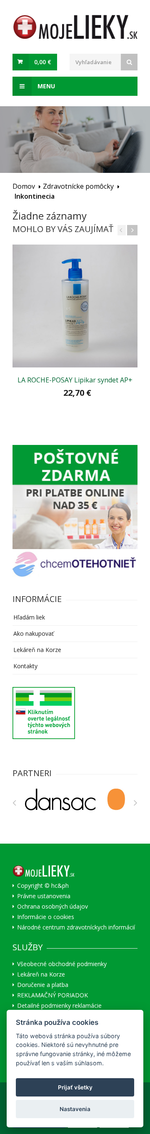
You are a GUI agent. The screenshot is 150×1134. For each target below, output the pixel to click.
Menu (45, 86)
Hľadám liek (29, 617)
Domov (23, 186)
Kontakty (25, 666)
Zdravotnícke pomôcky (78, 186)
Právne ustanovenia (43, 896)
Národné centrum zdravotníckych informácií (76, 927)
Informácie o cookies (45, 917)
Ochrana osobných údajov (52, 906)
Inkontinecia (35, 196)
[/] (75, 497)
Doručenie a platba (42, 985)
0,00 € (42, 62)
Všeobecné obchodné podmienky (62, 964)
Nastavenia (75, 1109)
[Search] (129, 62)
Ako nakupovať (33, 633)
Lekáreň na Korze (37, 650)
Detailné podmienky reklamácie (59, 1005)
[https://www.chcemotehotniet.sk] (75, 564)
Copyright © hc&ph (43, 885)
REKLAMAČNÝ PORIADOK (52, 995)
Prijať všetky (75, 1087)
